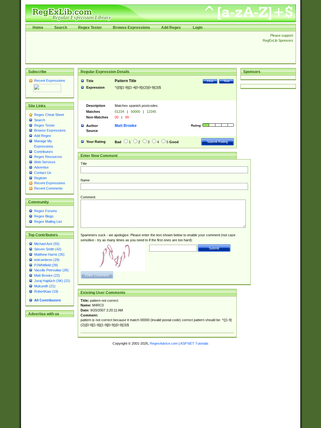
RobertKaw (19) (46, 291)
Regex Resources (48, 157)
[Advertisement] (142, 47)
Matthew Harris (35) (49, 254)
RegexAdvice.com (164, 343)
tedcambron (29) (47, 260)
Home (38, 27)
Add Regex (171, 27)
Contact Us (42, 173)
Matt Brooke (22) (47, 275)
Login (198, 27)
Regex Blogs (44, 216)
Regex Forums (45, 211)
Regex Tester (90, 27)
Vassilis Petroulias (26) (51, 270)
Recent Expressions (49, 80)
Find (210, 81)
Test (226, 81)
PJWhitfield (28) (46, 265)
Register (40, 178)
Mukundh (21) (44, 286)
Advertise (41, 167)
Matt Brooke (126, 125)
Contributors (43, 152)
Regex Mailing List (48, 221)
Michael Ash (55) (47, 244)
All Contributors (47, 300)
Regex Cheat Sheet (49, 115)
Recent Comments (48, 188)
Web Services (44, 162)
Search (60, 27)
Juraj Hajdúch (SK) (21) (52, 281)
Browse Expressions (131, 27)
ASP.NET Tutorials (194, 343)
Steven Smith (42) (47, 249)
